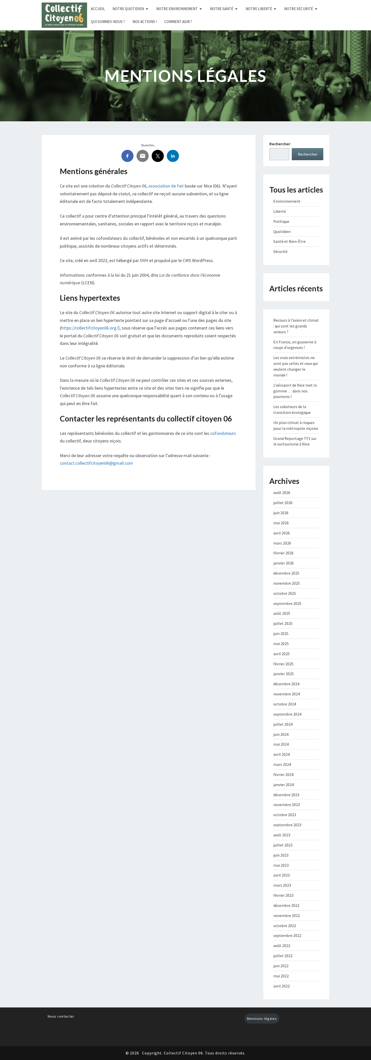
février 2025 (283, 663)
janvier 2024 (283, 784)
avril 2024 (281, 754)
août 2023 (281, 834)
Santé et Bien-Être (289, 241)
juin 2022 (280, 965)
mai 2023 (281, 865)
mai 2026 (281, 522)
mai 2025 (281, 643)
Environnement (287, 201)
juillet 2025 (283, 623)
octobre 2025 (284, 593)
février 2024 (283, 774)
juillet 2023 (283, 844)
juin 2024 (280, 734)
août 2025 (281, 613)
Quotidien (281, 231)
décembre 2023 (286, 794)
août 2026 (281, 492)
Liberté (279, 211)
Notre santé (221, 8)
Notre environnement (177, 8)
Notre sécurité (298, 8)
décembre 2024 (286, 683)
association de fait (166, 186)
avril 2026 (281, 532)
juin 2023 (280, 855)
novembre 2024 (286, 693)
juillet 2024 (283, 724)
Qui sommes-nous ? (108, 21)
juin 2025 (280, 633)
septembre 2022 (287, 935)
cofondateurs (223, 433)
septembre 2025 (287, 603)
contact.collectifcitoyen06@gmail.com (96, 463)
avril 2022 (281, 985)
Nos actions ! (144, 21)
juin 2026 (280, 512)
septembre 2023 (287, 824)
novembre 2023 (286, 804)
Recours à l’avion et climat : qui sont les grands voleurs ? (296, 326)
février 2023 (283, 895)
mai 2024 (281, 744)
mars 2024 (282, 764)
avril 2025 (281, 653)
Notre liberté (259, 8)
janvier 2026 (283, 563)
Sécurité (280, 251)
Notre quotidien (128, 8)
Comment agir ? (178, 21)
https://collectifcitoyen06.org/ (89, 328)
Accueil (98, 8)
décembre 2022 (286, 905)
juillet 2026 (283, 502)
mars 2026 (282, 543)
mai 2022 (281, 975)
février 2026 (283, 552)
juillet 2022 (283, 955)
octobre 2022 (284, 925)
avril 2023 (281, 875)
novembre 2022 (286, 915)
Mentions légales (262, 1018)
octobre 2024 (284, 703)
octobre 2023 (284, 814)
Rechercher (279, 143)
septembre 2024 (287, 714)
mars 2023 (282, 885)
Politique (281, 221)
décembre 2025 (286, 573)
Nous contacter (61, 1016)
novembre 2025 (286, 583)
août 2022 (281, 945)
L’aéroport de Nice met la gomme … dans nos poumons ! (295, 391)
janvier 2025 (283, 673)
